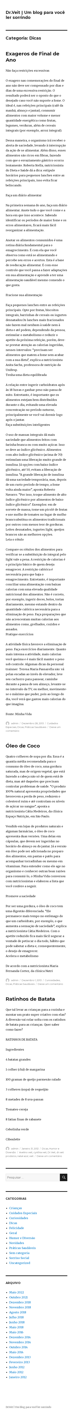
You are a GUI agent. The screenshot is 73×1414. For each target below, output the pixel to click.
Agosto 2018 (17, 1312)
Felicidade (16, 1228)
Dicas (20, 727)
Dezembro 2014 (20, 1337)
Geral (13, 1233)
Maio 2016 (16, 1332)
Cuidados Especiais (23, 1213)
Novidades (16, 1243)
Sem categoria (19, 1253)
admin (14, 723)
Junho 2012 (16, 1367)
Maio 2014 (16, 1352)
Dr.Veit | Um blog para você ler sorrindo (28, 1407)
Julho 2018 (16, 1317)
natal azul (22, 1156)
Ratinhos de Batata (30, 999)
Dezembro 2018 (20, 1302)
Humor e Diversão (22, 1238)
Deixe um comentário (50, 984)
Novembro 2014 (20, 1342)
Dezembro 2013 (20, 1357)
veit (31, 1156)
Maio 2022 (16, 1292)
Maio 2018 (16, 1327)
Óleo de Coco (23, 746)
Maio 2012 (16, 1372)
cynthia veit (40, 1152)
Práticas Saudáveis (35, 727)
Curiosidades (52, 980)
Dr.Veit (51, 1152)
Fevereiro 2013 (19, 1362)
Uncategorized (19, 1263)
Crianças (15, 1208)
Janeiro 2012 (18, 1377)
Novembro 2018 (20, 1307)
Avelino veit (25, 1152)
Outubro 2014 (18, 1347)
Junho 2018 (17, 1322)
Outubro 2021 (18, 1297)
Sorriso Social (19, 1258)
